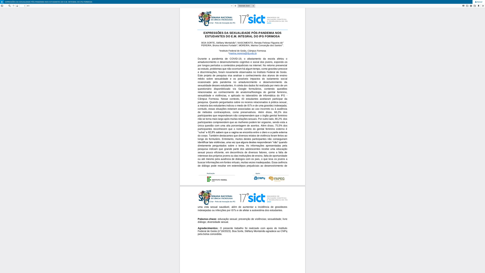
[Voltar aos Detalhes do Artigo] (2, 2)
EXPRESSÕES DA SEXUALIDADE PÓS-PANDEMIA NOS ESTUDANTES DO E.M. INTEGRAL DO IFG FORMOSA (48, 2)
